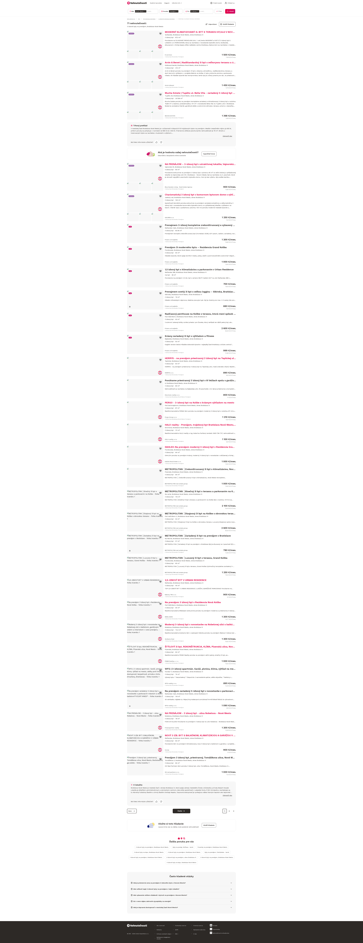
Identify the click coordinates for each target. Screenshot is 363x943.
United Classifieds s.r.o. (142, 933)
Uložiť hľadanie (228, 24)
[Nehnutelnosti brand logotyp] (137, 3)
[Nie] (161, 142)
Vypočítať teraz (209, 154)
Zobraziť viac (227, 136)
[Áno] (156, 142)
